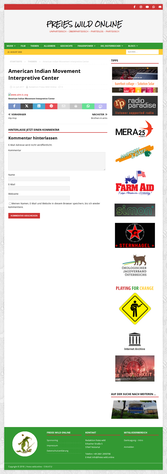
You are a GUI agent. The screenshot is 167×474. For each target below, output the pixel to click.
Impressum (52, 445)
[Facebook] (134, 7)
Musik (10, 46)
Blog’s (131, 46)
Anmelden (129, 446)
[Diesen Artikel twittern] (27, 106)
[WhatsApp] (153, 7)
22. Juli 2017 (18, 86)
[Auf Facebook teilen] (14, 106)
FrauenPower (85, 46)
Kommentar (14, 150)
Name (11, 174)
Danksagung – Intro (133, 440)
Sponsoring (52, 440)
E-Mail (11, 184)
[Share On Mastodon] (100, 106)
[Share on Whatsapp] (88, 106)
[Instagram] (141, 7)
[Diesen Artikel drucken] (76, 106)
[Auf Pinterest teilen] (51, 106)
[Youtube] (147, 7)
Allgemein (49, 46)
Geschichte (66, 46)
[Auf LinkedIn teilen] (39, 106)
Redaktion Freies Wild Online (42, 86)
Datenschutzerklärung (57, 450)
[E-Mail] (160, 7)
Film (23, 46)
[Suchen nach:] (142, 51)
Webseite (13, 193)
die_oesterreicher (111, 46)
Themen (34, 46)
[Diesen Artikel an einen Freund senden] (63, 106)
